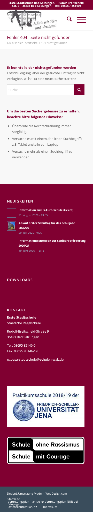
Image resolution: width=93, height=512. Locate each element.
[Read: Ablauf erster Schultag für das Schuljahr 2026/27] (11, 226)
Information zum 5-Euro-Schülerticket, (46, 210)
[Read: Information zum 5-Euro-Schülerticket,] (11, 213)
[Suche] (67, 19)
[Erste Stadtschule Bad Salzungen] (38, 19)
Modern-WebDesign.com (50, 493)
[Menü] (79, 19)
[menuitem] (67, 19)
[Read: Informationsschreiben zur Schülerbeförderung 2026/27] (11, 243)
